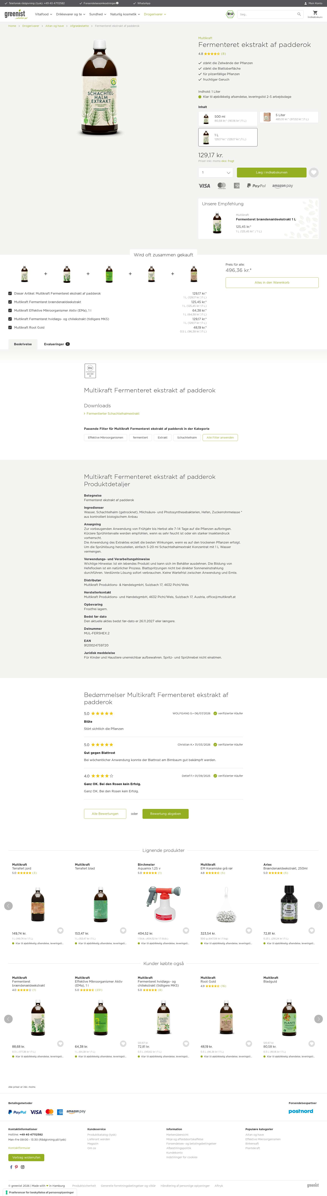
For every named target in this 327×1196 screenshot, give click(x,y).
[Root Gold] (194, 273)
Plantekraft (252, 1148)
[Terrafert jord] (38, 905)
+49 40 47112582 (31, 1134)
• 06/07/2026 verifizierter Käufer (208, 713)
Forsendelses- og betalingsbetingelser (191, 1143)
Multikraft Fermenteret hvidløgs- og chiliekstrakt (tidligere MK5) (61, 319)
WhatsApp (143, 3)
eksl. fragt (227, 161)
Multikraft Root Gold (29, 327)
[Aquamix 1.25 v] (163, 905)
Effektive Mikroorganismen (105, 437)
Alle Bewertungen (105, 814)
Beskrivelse (23, 344)
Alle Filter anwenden (220, 437)
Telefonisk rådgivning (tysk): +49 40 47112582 (37, 3)
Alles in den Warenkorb (272, 282)
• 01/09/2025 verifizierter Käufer (212, 775)
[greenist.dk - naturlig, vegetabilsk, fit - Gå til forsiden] (16, 14)
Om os (91, 1148)
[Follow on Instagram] (22, 1167)
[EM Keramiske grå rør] (226, 905)
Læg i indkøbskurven (271, 172)
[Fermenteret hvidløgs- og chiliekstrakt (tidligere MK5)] (151, 273)
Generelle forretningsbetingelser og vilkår (128, 1185)
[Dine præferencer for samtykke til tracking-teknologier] (40, 1192)
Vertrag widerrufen (26, 1157)
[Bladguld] (289, 1018)
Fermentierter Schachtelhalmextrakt (113, 413)
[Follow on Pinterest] (17, 1167)
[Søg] (300, 14)
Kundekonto (174, 1152)
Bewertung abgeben (165, 814)
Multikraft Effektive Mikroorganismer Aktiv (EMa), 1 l (52, 310)
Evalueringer (56, 344)
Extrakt (162, 437)
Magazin (92, 1143)
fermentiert (140, 437)
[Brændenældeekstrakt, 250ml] (289, 905)
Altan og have (254, 1134)
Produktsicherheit (84, 1185)
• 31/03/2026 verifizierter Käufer (210, 744)
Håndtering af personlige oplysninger (185, 1185)
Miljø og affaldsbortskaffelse (184, 1139)
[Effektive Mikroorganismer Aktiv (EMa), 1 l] (109, 273)
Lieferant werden (98, 1139)
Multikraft (205, 38)
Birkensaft (252, 1143)
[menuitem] (313, 3)
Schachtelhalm (187, 437)
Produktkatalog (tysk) (101, 1134)
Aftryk (219, 1185)
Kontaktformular (19, 1147)
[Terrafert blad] (100, 905)
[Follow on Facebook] (11, 1167)
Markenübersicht (177, 1134)
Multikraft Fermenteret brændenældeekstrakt (47, 302)
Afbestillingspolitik (178, 1148)
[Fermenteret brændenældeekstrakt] (67, 273)
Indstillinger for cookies (181, 1157)
